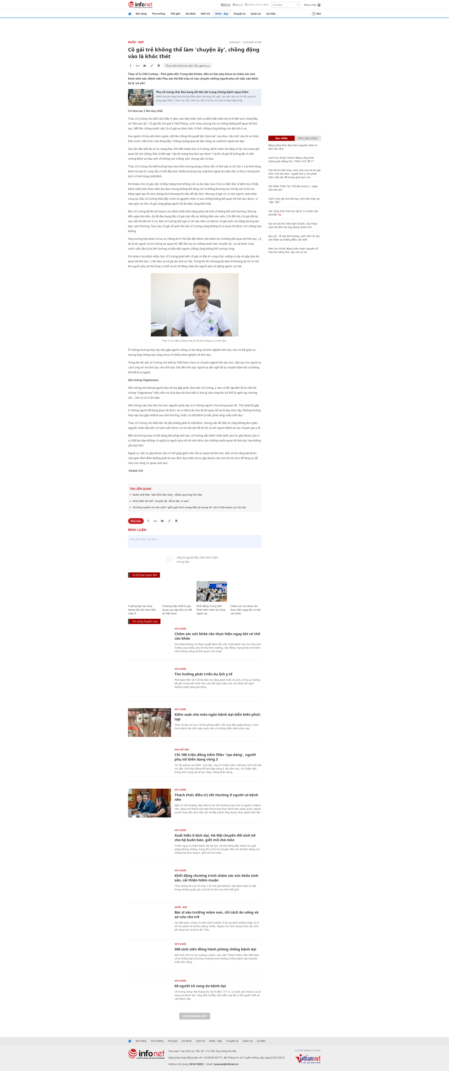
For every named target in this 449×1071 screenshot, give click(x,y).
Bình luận (136, 521)
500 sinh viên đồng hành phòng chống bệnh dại (215, 949)
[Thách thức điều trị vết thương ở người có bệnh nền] (149, 803)
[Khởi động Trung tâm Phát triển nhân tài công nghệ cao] (211, 591)
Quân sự (256, 13)
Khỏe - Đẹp (136, 42)
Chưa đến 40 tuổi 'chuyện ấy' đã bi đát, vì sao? (160, 501)
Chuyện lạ (239, 13)
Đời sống (141, 13)
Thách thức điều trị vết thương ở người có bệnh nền (216, 797)
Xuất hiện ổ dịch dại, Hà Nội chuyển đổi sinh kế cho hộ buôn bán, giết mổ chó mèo (215, 837)
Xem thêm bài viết (195, 1016)
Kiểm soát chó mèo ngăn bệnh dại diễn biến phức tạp (217, 716)
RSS (319, 13)
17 (312, 161)
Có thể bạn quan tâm (144, 575)
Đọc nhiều (282, 138)
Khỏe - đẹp (221, 13)
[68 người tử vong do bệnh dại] (149, 994)
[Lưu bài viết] (158, 65)
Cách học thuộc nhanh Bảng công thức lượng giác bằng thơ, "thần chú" (291, 159)
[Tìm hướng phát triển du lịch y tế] (149, 682)
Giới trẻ (205, 13)
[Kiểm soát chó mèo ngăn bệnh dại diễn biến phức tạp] (149, 722)
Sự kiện (271, 13)
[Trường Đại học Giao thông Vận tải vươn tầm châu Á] (143, 591)
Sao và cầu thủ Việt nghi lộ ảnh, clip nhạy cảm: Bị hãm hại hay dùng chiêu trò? (292, 225)
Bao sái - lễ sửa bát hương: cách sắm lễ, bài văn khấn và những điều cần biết (294, 237)
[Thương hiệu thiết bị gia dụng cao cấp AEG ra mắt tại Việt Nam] (177, 591)
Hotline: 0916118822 (258, 4)
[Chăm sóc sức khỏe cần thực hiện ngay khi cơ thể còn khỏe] (245, 591)
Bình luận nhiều (307, 138)
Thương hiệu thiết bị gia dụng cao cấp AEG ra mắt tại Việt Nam (177, 609)
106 (278, 214)
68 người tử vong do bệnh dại (200, 986)
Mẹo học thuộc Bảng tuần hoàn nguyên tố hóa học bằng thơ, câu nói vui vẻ (293, 250)
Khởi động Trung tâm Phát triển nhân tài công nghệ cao (210, 609)
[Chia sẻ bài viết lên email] (144, 65)
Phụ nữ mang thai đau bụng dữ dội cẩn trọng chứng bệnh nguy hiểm (202, 92)
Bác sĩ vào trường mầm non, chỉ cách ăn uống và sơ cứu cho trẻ (216, 914)
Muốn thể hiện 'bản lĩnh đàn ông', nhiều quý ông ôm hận (167, 494)
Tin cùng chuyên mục (145, 621)
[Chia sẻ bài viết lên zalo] (137, 65)
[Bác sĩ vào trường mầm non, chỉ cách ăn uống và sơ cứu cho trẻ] (149, 920)
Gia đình (191, 13)
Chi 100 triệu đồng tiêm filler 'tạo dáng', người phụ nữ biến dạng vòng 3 (215, 757)
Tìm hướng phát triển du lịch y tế (203, 674)
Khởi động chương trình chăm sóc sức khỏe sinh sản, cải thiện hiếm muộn (216, 877)
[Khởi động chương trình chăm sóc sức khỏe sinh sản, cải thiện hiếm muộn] (149, 883)
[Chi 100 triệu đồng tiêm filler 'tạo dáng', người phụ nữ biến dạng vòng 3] (149, 762)
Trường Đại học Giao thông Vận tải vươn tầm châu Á (142, 609)
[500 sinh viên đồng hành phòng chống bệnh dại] (149, 957)
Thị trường (158, 13)
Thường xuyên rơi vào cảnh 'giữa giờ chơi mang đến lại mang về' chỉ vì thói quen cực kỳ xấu (189, 507)
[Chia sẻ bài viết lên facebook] (130, 65)
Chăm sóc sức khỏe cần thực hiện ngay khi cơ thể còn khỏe (245, 609)
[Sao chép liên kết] (151, 65)
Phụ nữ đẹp (182, 749)
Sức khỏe (180, 628)
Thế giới (175, 13)
